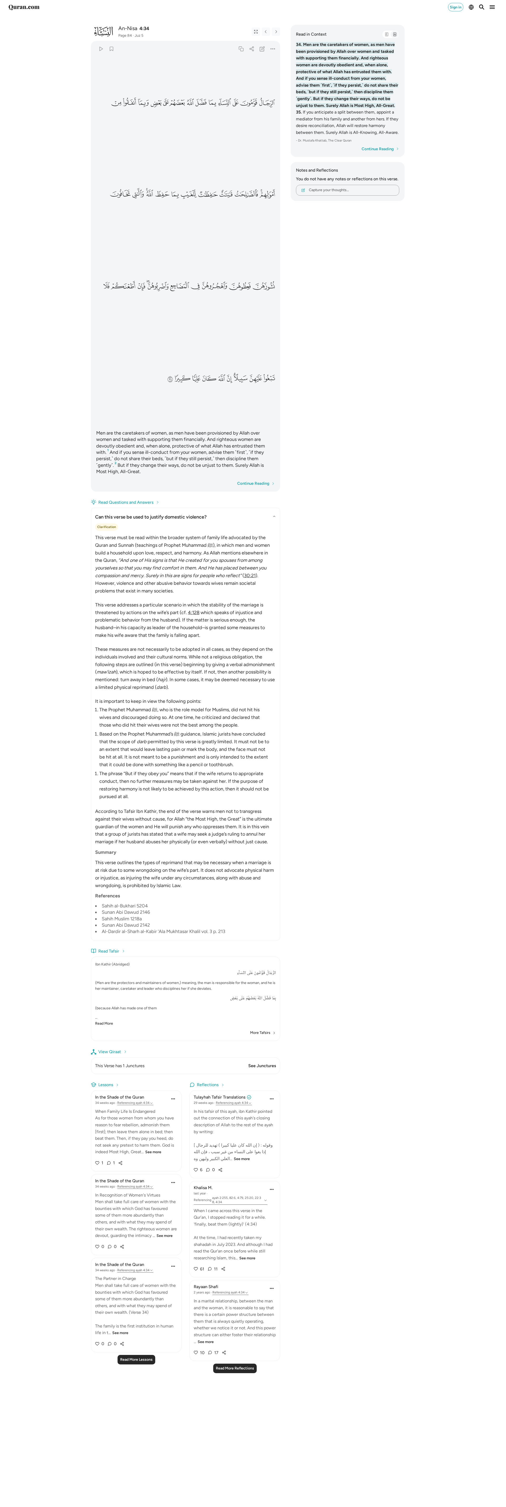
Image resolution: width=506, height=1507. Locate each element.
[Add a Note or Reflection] (262, 48)
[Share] (251, 48)
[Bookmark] (111, 48)
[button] (267, 103)
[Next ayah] (276, 31)
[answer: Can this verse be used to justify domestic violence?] (185, 733)
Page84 (125, 35)
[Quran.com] (24, 7)
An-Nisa (127, 28)
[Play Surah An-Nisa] (100, 48)
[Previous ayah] (266, 31)
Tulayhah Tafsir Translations (219, 1097)
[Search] (481, 7)
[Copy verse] (241, 48)
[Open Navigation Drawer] (492, 7)
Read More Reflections (235, 1368)
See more (153, 1152)
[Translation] (394, 34)
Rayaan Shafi (206, 1286)
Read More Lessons (136, 1359)
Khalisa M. (203, 1187)
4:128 (194, 612)
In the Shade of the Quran (119, 1097)
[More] (273, 48)
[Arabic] (387, 34)
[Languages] (471, 7)
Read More (104, 1023)
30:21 (250, 575)
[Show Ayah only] (256, 31)
